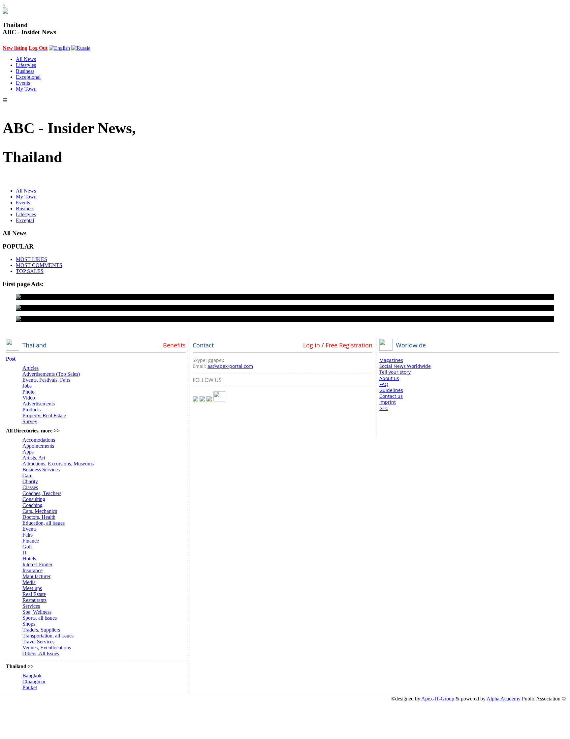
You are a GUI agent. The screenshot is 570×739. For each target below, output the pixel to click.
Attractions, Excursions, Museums (58, 463)
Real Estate (34, 594)
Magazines (391, 360)
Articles (30, 368)
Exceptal (25, 220)
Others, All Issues (40, 653)
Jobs (27, 386)
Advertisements (38, 403)
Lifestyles (26, 65)
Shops (28, 624)
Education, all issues (43, 523)
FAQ (383, 384)
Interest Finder (37, 564)
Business (25, 71)
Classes (30, 487)
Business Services (41, 469)
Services (31, 606)
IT (24, 552)
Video (28, 397)
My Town (26, 89)
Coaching (32, 505)
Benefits (174, 345)
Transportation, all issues (48, 635)
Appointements (38, 446)
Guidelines (391, 390)
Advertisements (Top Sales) (51, 374)
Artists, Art (33, 457)
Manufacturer (36, 576)
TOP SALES (30, 271)
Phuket (29, 687)
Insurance (32, 570)
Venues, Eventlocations (46, 647)
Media (29, 582)
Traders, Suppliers (41, 630)
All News (26, 59)
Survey (29, 421)
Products (31, 409)
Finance (30, 541)
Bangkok (32, 675)
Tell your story (395, 372)
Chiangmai (33, 681)
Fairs (27, 535)
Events (23, 83)
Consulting (33, 499)
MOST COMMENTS (39, 265)
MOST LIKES (31, 259)
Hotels (29, 558)
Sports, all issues (39, 618)
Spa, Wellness (36, 612)
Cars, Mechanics (39, 511)
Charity (30, 481)
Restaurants (34, 600)
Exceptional (28, 77)
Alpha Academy (504, 698)
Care (27, 475)
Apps (28, 452)
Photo (28, 392)
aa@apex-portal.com (230, 366)
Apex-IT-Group (437, 698)
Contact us (391, 396)
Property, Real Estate (44, 415)
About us (389, 378)
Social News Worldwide (405, 366)
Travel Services (38, 641)
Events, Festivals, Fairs (46, 380)
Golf (27, 546)
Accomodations (38, 440)
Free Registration (349, 345)
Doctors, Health (38, 517)
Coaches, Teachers (41, 493)
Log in (311, 345)
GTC (383, 408)
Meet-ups (32, 588)
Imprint (387, 402)
